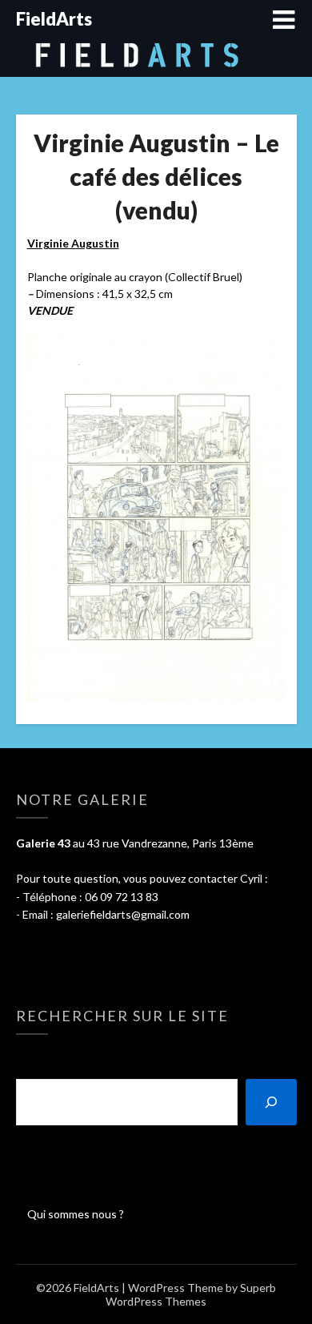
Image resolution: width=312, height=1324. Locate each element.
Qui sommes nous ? (75, 1214)
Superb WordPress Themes (191, 1294)
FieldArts (54, 19)
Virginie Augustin (73, 243)
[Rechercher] (271, 1102)
